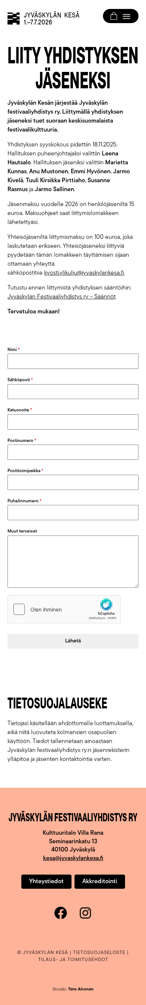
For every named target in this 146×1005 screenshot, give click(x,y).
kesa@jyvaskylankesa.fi (73, 859)
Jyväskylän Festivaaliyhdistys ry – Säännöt (61, 297)
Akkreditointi (99, 882)
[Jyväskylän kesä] (43, 18)
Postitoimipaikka (25, 471)
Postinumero (21, 441)
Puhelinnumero (24, 501)
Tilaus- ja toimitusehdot (73, 959)
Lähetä (73, 641)
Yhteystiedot (46, 882)
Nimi (13, 350)
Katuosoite (19, 410)
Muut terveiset (22, 531)
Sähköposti (20, 380)
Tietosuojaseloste (99, 952)
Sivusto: (73, 989)
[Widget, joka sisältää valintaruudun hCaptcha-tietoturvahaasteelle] (64, 609)
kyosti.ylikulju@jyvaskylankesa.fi (84, 273)
